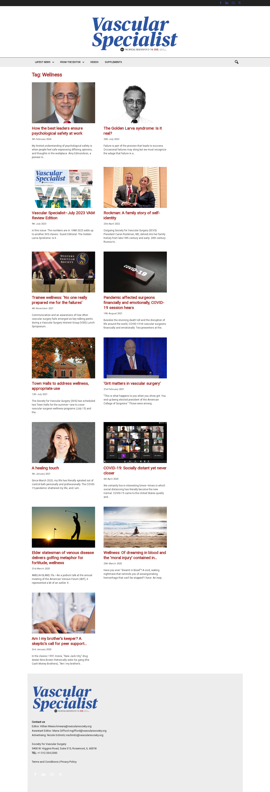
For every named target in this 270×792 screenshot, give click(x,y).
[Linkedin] (227, 3)
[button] (236, 62)
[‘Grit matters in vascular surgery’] (135, 357)
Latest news (42, 62)
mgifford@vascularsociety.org (88, 730)
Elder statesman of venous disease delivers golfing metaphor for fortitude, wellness (63, 557)
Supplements (113, 62)
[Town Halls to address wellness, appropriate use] (63, 357)
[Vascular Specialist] (135, 33)
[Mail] (233, 3)
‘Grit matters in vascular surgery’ (132, 383)
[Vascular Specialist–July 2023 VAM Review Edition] (63, 187)
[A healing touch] (63, 442)
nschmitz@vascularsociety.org (84, 735)
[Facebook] (220, 3)
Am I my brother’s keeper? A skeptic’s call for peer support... (59, 641)
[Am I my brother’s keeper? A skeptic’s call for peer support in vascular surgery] (63, 613)
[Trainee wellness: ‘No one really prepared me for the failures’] (63, 272)
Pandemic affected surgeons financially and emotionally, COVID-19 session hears (134, 302)
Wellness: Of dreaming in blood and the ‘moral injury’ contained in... (135, 555)
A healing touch (45, 468)
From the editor (70, 62)
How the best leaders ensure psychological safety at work (57, 131)
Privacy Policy (68, 761)
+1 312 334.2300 (47, 752)
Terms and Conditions (45, 761)
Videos (94, 62)
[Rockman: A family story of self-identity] (135, 187)
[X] (239, 3)
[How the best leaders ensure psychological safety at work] (63, 102)
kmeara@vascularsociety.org (74, 726)
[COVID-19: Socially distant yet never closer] (135, 442)
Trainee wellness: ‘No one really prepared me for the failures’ (59, 300)
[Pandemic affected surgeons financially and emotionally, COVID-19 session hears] (135, 272)
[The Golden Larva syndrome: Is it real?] (135, 102)
